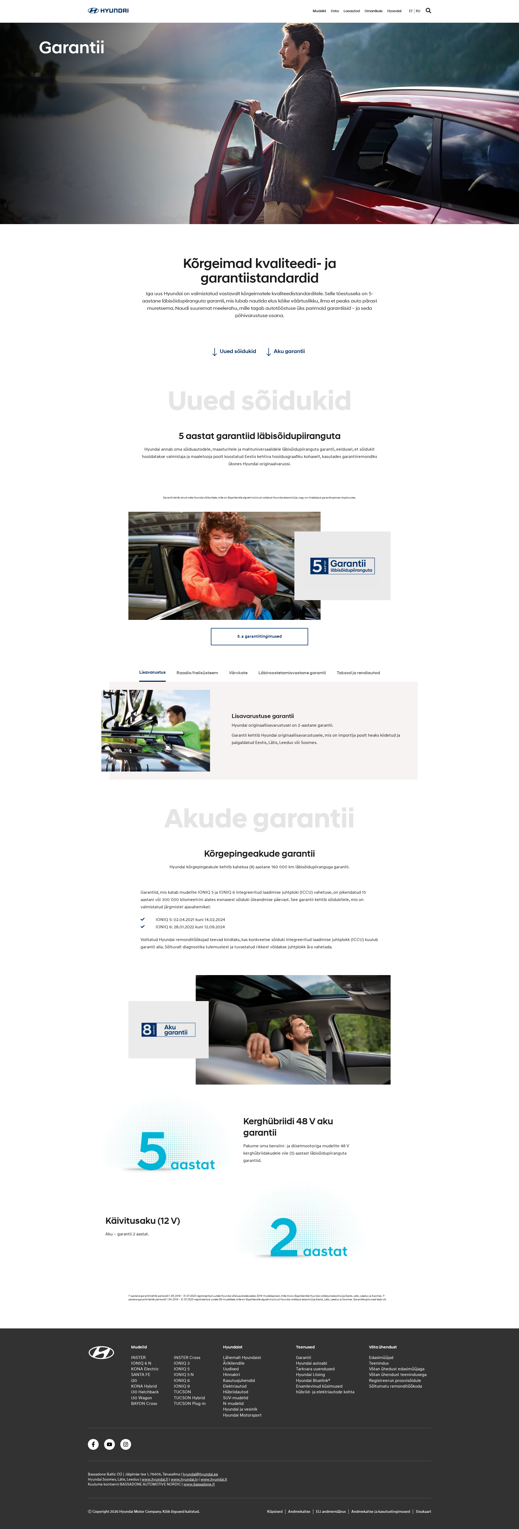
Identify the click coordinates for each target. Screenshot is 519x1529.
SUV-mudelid (235, 1397)
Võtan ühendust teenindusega (398, 1374)
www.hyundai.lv (184, 1479)
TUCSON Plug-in (190, 1403)
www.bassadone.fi (199, 1484)
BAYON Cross (144, 1403)
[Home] (108, 12)
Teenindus (379, 1363)
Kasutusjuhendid (239, 1380)
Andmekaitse (299, 1511)
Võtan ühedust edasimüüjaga (396, 1369)
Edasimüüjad (381, 1357)
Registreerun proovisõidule (395, 1380)
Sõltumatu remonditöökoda (395, 1386)
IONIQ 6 (182, 1380)
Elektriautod (235, 1386)
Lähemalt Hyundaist (242, 1357)
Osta (335, 11)
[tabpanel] (259, 123)
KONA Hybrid (144, 1386)
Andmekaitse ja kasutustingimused (380, 1511)
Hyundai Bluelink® (313, 1380)
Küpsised (274, 1511)
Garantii (303, 1357)
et (411, 11)
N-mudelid (233, 1403)
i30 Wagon (141, 1397)
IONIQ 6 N (141, 1363)
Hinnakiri (231, 1374)
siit (384, 1299)
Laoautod (352, 11)
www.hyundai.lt (214, 1479)
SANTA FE (140, 1374)
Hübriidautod (235, 1392)
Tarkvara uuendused (315, 1369)
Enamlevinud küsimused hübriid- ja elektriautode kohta (325, 1389)
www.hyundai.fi (155, 1479)
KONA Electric (145, 1369)
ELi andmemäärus (331, 1511)
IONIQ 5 (181, 1369)
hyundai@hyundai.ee (200, 1474)
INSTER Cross (187, 1357)
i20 (134, 1380)
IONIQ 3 (182, 1363)
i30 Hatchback (145, 1392)
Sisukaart (423, 1511)
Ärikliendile (234, 1363)
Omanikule (373, 11)
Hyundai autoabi (311, 1363)
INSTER (138, 1357)
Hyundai (394, 11)
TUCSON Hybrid (189, 1397)
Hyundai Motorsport (242, 1415)
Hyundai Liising (310, 1374)
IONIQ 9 (182, 1386)
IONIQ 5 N (184, 1374)
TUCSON (182, 1392)
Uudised (231, 1369)
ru (418, 11)
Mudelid (319, 11)
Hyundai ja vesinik (240, 1409)
